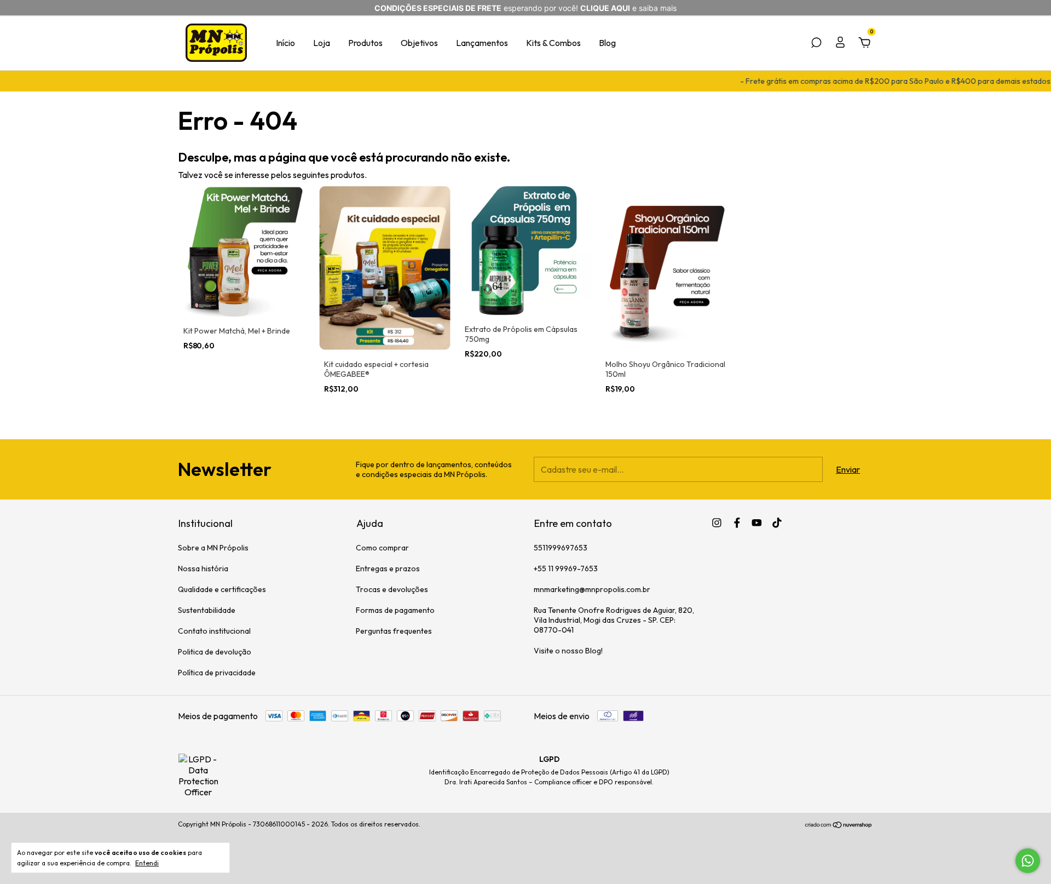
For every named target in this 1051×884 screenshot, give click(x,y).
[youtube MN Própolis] (757, 523)
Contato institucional (214, 631)
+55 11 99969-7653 (566, 568)
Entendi (147, 863)
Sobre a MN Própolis (213, 548)
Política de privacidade (217, 673)
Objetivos (419, 42)
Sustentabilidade (206, 610)
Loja (321, 42)
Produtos (365, 42)
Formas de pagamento (395, 610)
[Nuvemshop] (839, 825)
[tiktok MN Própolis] (777, 523)
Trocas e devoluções (392, 589)
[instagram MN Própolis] (717, 523)
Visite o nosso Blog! (568, 651)
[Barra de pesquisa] (816, 43)
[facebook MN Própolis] (737, 523)
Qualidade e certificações (222, 589)
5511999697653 (560, 548)
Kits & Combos (553, 42)
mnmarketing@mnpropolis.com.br (592, 589)
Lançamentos (482, 42)
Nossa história (203, 568)
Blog (607, 42)
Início (285, 42)
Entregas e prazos (388, 568)
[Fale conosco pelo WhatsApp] (1027, 860)
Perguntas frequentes (394, 631)
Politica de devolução (214, 652)
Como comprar (382, 548)
